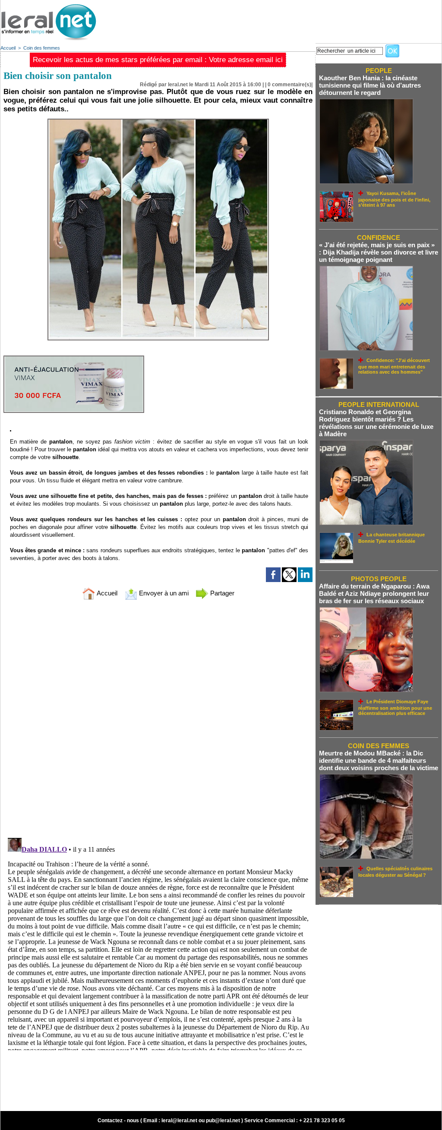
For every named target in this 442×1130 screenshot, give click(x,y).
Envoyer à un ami (163, 593)
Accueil (8, 47)
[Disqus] (158, 720)
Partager (221, 593)
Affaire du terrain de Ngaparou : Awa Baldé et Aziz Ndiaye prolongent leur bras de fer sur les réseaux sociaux (374, 593)
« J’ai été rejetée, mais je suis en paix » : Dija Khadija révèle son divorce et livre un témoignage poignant (378, 252)
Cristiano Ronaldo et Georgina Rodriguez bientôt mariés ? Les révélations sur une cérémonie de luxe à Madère (376, 423)
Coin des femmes (41, 47)
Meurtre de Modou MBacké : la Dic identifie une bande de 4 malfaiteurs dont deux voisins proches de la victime (378, 760)
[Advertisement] (284, 19)
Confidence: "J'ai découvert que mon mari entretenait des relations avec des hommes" (394, 366)
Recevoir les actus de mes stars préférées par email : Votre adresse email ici (158, 60)
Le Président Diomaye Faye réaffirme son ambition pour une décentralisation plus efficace (395, 707)
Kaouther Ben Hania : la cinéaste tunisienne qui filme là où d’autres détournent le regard (370, 85)
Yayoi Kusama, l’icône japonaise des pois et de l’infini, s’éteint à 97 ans (394, 199)
